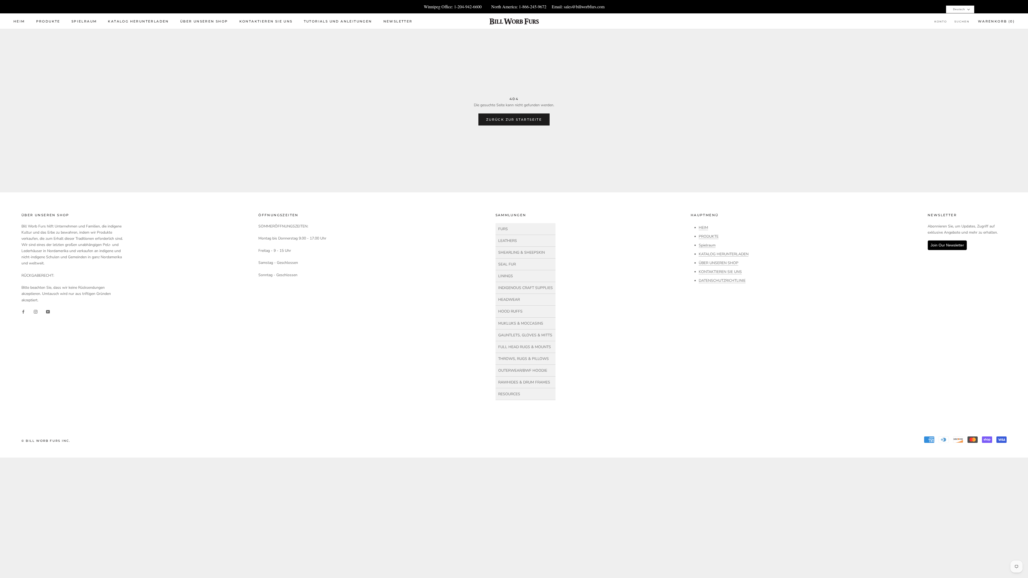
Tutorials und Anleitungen (338, 21)
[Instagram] (35, 312)
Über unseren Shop (204, 21)
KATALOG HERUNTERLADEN (724, 254)
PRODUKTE (709, 236)
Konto (940, 21)
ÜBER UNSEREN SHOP (718, 262)
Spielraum (84, 21)
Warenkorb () (996, 21)
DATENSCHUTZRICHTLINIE (722, 280)
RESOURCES (509, 394)
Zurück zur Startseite (514, 119)
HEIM (703, 227)
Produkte (48, 21)
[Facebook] (23, 312)
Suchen (961, 21)
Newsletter (398, 21)
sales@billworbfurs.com (584, 6)
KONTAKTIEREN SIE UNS (720, 271)
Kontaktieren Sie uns (266, 21)
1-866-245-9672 (532, 6)
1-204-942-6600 (468, 6)
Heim (19, 21)
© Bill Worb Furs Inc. (45, 441)
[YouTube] (48, 312)
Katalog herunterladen (138, 21)
